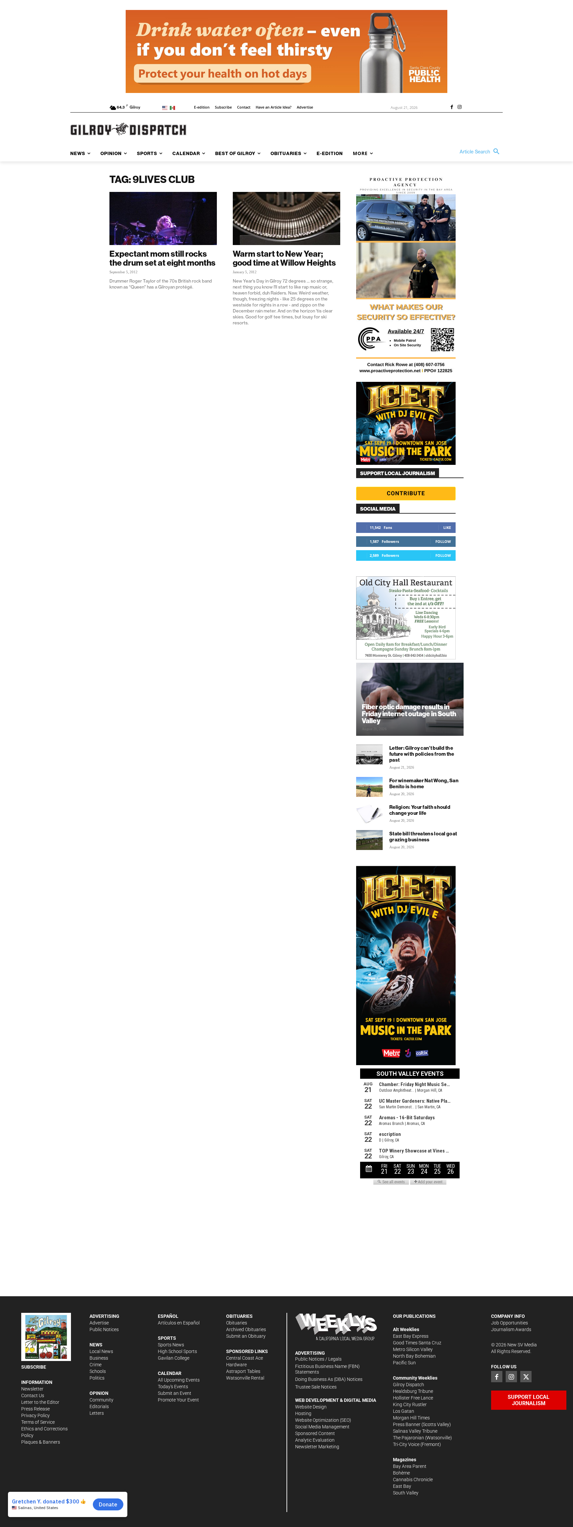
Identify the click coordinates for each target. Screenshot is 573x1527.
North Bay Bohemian (414, 1356)
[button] (481, 151)
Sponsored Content (315, 1433)
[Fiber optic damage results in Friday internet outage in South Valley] (410, 699)
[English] (166, 107)
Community (101, 1399)
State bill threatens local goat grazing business (423, 836)
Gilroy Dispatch (408, 1384)
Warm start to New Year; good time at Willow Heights (284, 258)
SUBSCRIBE (33, 1367)
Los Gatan (403, 1411)
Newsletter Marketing (317, 1446)
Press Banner (406, 1424)
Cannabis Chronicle (413, 1479)
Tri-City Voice (406, 1444)
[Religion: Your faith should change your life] (369, 813)
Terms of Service (38, 1422)
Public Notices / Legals (318, 1359)
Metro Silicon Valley (413, 1349)
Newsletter (32, 1389)
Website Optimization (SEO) (323, 1420)
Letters (97, 1413)
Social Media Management (322, 1426)
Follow (443, 541)
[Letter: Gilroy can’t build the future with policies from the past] (369, 754)
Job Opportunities (509, 1322)
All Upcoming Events (179, 1380)
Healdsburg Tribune (413, 1391)
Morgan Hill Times (411, 1417)
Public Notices (104, 1329)
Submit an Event (174, 1393)
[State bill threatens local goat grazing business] (369, 840)
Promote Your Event (178, 1399)
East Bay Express (410, 1336)
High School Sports (177, 1351)
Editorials (99, 1406)
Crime (95, 1364)
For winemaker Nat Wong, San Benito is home (424, 783)
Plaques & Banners (40, 1442)
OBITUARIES (239, 1316)
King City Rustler (410, 1404)
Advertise (99, 1322)
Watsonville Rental (245, 1378)
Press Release (35, 1408)
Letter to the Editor (40, 1402)
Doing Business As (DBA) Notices (328, 1379)
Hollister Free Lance (413, 1397)
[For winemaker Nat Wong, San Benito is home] (369, 787)
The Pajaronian (408, 1437)
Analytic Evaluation (315, 1440)
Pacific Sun (404, 1362)
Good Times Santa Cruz (417, 1342)
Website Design (311, 1406)
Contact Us (32, 1395)
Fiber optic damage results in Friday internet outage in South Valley (409, 714)
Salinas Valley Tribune (415, 1431)
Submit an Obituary (246, 1336)
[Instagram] (460, 108)
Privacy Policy (35, 1415)
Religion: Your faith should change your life (419, 810)
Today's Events (173, 1386)
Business (99, 1358)
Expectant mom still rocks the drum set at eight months (162, 258)
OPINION (99, 1393)
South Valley (405, 1492)
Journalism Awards (511, 1329)
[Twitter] (526, 1376)
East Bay (402, 1486)
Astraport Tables (243, 1371)
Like (447, 527)
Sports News (171, 1344)
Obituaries (236, 1322)
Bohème (401, 1473)
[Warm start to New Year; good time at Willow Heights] (286, 218)
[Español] (173, 107)
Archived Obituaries (246, 1329)
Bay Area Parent (409, 1466)
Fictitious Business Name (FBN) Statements (327, 1369)
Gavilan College (173, 1358)
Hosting (303, 1413)
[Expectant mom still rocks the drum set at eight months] (163, 218)
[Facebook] (452, 108)
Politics (97, 1378)
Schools (98, 1371)
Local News (101, 1351)
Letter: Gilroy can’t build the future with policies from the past (421, 754)
